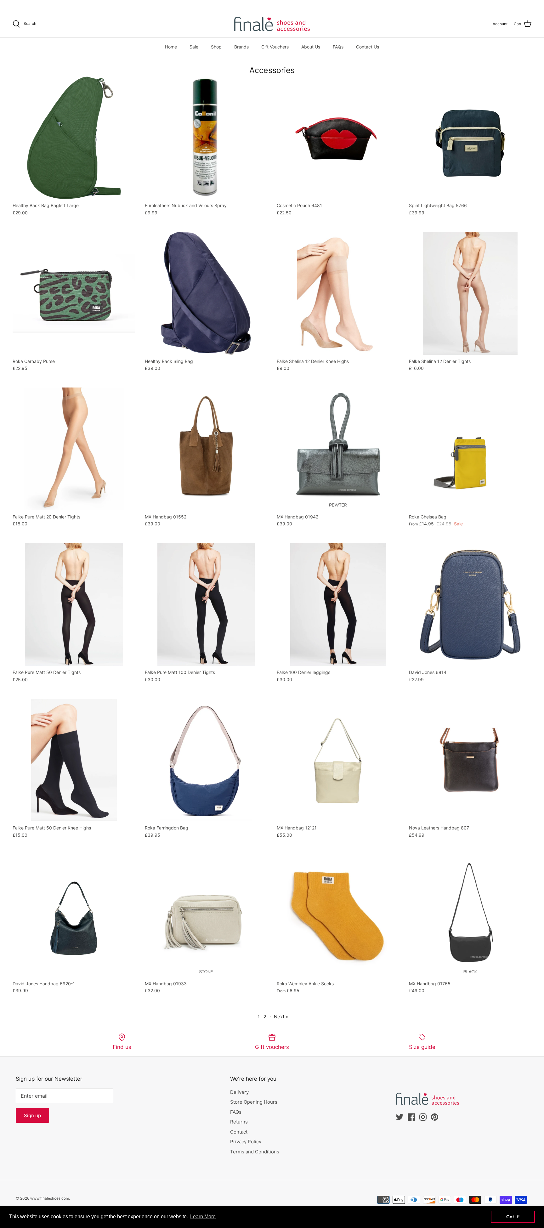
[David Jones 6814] (470, 604)
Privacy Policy (245, 1142)
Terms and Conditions (254, 1152)
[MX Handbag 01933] (206, 915)
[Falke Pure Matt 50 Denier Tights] (74, 604)
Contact (238, 1132)
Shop (216, 46)
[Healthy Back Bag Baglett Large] (74, 137)
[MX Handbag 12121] (338, 760)
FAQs (338, 46)
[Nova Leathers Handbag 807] (470, 760)
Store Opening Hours (253, 1102)
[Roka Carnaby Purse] (74, 293)
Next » (281, 1017)
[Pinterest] (41, 5)
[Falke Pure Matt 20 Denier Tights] (74, 449)
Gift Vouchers (275, 46)
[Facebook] (23, 5)
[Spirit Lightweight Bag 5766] (470, 137)
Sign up (32, 1115)
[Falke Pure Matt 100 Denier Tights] (206, 604)
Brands (241, 46)
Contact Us (367, 46)
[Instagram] (32, 5)
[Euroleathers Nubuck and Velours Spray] (206, 137)
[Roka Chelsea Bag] (470, 449)
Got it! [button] (513, 1216)
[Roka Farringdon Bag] (206, 760)
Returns (239, 1122)
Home (171, 46)
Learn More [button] (203, 1216)
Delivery (239, 1092)
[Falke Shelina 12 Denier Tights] (470, 293)
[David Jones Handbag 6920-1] (74, 915)
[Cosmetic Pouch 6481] (338, 137)
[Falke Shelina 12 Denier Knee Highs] (338, 293)
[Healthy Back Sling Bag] (206, 293)
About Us (310, 46)
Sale (194, 46)
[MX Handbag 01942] (338, 449)
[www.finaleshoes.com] (272, 24)
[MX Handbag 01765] (470, 915)
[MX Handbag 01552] (206, 449)
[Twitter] (15, 5)
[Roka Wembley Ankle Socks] (338, 915)
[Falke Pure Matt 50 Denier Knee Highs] (74, 760)
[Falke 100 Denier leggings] (338, 604)
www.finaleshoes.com (49, 1198)
